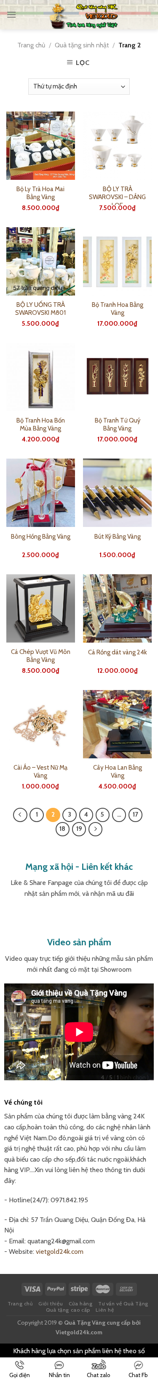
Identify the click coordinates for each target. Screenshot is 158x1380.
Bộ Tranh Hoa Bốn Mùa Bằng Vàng (40, 425)
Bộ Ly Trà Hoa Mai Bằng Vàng (40, 193)
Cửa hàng (81, 1303)
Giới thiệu (50, 1303)
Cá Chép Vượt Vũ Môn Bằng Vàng (40, 656)
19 (79, 829)
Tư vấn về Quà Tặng (123, 1303)
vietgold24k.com (59, 1251)
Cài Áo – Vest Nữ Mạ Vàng (40, 772)
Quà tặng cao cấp (68, 1310)
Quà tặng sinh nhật (82, 45)
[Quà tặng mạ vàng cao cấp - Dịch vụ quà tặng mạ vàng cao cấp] (83, 14)
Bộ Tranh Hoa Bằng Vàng (117, 309)
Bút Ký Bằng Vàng (117, 536)
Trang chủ (31, 45)
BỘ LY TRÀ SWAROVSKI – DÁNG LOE (117, 197)
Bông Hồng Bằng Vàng (40, 536)
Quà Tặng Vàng (84, 1322)
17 (135, 814)
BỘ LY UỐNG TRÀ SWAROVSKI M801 (40, 309)
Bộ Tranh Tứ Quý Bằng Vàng (117, 425)
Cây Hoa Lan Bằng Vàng (117, 772)
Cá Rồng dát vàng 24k (117, 652)
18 (62, 829)
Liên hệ (105, 1310)
